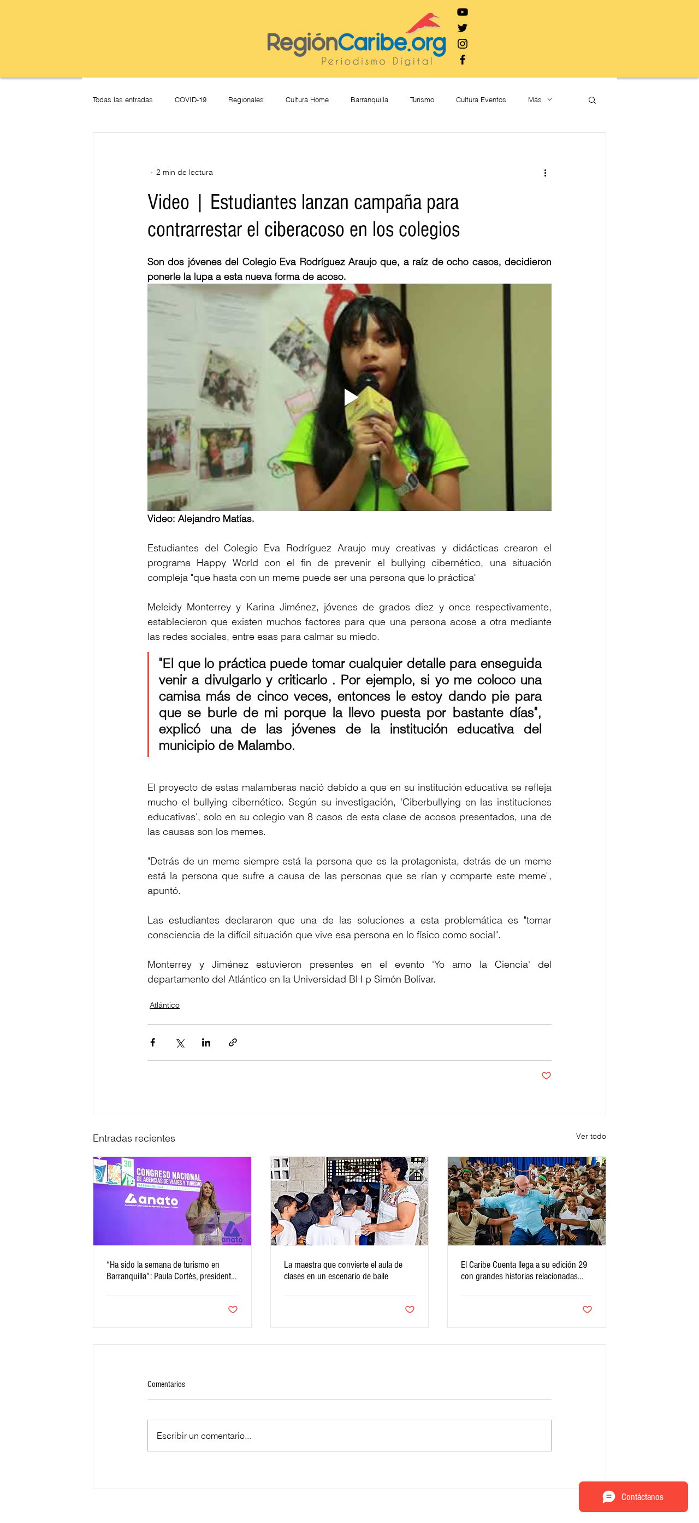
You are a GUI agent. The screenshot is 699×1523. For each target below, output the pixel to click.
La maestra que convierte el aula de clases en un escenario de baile (343, 1270)
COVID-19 (190, 99)
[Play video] (349, 397)
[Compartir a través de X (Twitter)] (179, 1042)
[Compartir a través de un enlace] (233, 1042)
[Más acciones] (545, 172)
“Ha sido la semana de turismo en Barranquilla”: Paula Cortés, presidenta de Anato (170, 1270)
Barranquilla (369, 99)
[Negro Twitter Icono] (462, 27)
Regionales (246, 99)
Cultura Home (307, 99)
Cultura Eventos (481, 99)
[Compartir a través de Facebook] (152, 1042)
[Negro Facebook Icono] (462, 59)
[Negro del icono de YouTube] (462, 12)
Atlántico (165, 1005)
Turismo (422, 99)
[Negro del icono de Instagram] (462, 43)
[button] (592, 99)
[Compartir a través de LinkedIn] (206, 1042)
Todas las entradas (123, 99)
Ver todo (591, 1136)
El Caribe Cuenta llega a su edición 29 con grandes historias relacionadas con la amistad (524, 1270)
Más (535, 99)
